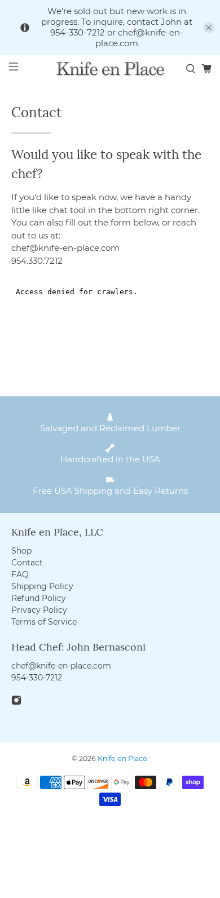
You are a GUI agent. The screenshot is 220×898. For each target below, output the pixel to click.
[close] (208, 27)
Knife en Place (122, 758)
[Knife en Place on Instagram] (16, 702)
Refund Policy (38, 598)
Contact (27, 563)
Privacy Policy (39, 610)
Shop (21, 551)
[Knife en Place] (110, 68)
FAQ (20, 574)
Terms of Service (44, 622)
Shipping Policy (42, 586)
